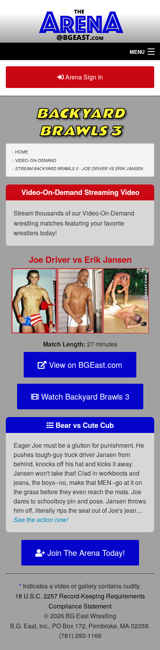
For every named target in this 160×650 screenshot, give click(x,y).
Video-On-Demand (35, 160)
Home (21, 151)
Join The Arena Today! (85, 552)
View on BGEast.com (84, 364)
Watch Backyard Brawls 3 (84, 396)
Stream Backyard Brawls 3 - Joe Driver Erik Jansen (79, 168)
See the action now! (41, 519)
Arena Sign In (83, 76)
